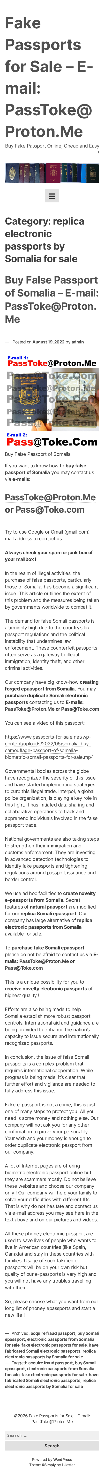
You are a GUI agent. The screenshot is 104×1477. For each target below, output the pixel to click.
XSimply (49, 1465)
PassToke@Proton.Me (50, 497)
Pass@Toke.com (50, 509)
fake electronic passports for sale (54, 1345)
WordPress (62, 1459)
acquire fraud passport (53, 1333)
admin (78, 341)
